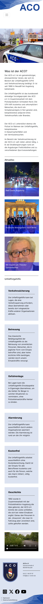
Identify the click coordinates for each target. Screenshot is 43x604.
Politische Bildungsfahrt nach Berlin (21, 227)
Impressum (6, 598)
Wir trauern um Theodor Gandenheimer (16, 266)
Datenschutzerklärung (10, 600)
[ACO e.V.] (29, 6)
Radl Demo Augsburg (15, 190)
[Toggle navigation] (7, 15)
